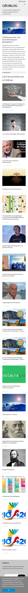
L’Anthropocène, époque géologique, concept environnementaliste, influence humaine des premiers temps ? (13, 217)
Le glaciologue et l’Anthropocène (11, 302)
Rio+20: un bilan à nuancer (9, 549)
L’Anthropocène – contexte (9, 414)
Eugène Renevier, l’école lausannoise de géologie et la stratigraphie (13, 442)
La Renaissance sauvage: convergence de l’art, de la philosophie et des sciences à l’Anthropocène (13, 105)
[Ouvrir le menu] (25, 4)
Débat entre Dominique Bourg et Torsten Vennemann (11, 386)
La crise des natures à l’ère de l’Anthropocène (10, 161)
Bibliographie (7, 72)
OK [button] (9, 590)
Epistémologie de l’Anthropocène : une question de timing (12, 246)
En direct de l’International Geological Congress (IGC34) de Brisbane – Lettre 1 (13, 358)
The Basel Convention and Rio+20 (11, 523)
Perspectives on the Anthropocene (11, 189)
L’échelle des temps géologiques (11, 496)
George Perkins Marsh (8, 469)
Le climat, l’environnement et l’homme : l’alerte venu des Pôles (12, 275)
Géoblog (9, 6)
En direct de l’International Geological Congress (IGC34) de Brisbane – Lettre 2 (13, 330)
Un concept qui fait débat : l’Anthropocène (13, 134)
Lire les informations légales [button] (16, 586)
